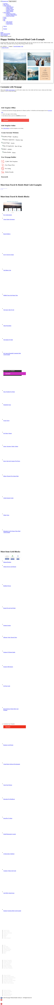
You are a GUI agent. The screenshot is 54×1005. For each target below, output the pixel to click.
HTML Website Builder (11, 13)
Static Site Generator (8, 981)
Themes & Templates (8, 956)
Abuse (4, 936)
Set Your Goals (6, 686)
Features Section (7, 625)
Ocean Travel (6, 420)
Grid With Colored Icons (8, 893)
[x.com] (1, 1002)
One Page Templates (8, 967)
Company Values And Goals (9, 870)
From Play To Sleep (7, 818)
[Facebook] (1, 998)
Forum (4, 951)
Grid (22, 46)
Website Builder (6, 975)
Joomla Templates (9, 10)
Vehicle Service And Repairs (9, 566)
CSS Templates (6, 964)
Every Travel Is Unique (8, 254)
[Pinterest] (1, 1004)
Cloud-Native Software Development (11, 764)
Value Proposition (7, 325)
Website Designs (9, 8)
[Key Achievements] (12, 213)
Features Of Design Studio (9, 652)
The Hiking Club (7, 270)
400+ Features (6, 4)
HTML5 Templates (7, 966)
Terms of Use (6, 930)
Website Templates (10, 6)
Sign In (5, 26)
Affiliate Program (7, 949)
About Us (5, 934)
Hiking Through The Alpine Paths (11, 476)
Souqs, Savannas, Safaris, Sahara (10, 446)
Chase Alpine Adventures (9, 219)
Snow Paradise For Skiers (9, 391)
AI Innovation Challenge (8, 853)
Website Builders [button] (6, 12)
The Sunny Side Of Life (8, 309)
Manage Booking (7, 562)
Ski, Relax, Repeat (7, 433)
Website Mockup (7, 995)
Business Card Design (8, 745)
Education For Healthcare (9, 799)
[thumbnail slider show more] (1, 189)
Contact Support (9, 23)
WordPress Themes (10, 9)
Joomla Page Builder (10, 16)
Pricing (4, 17)
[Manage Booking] (12, 560)
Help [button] (4, 20)
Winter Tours (6, 515)
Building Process (7, 585)
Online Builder (6, 128)
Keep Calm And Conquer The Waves (11, 461)
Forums (4, 18)
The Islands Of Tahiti (8, 339)
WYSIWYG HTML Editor (9, 980)
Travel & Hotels (16, 46)
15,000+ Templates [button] (7, 5)
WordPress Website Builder (11, 14)
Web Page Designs (7, 991)
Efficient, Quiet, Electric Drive (10, 637)
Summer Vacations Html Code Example (12, 910)
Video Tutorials (9, 21)
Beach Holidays (6, 233)
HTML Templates (9, 11)
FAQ (4, 945)
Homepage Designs (7, 994)
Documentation (9, 22)
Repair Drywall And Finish (9, 608)
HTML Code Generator (10, 90)
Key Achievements (7, 214)
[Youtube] (1, 1000)
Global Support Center (8, 498)
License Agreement (7, 932)
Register (5, 28)
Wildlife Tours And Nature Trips (10, 295)
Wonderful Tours (7, 404)
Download (5, 3)
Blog (4, 19)
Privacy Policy (6, 931)
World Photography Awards (9, 834)
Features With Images (8, 666)
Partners (5, 935)
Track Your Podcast (7, 785)
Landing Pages (6, 992)
